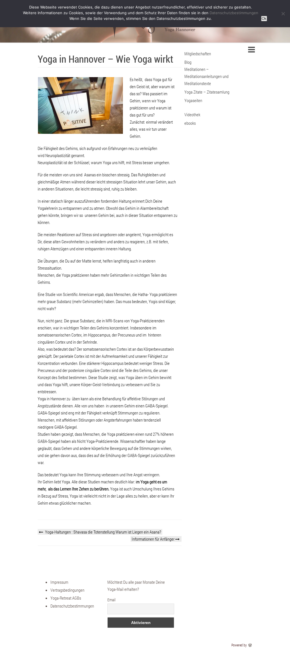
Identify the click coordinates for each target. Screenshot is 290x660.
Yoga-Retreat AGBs (65, 598)
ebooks (190, 123)
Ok (264, 18)
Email (111, 599)
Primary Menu (251, 49)
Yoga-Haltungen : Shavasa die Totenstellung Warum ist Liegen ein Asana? (102, 532)
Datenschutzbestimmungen (72, 606)
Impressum (59, 582)
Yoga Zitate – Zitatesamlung (206, 92)
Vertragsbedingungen (67, 590)
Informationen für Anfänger (153, 539)
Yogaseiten (193, 100)
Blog (187, 62)
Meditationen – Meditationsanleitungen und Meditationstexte (206, 76)
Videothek (192, 114)
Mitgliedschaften (197, 53)
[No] (283, 13)
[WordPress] (251, 645)
